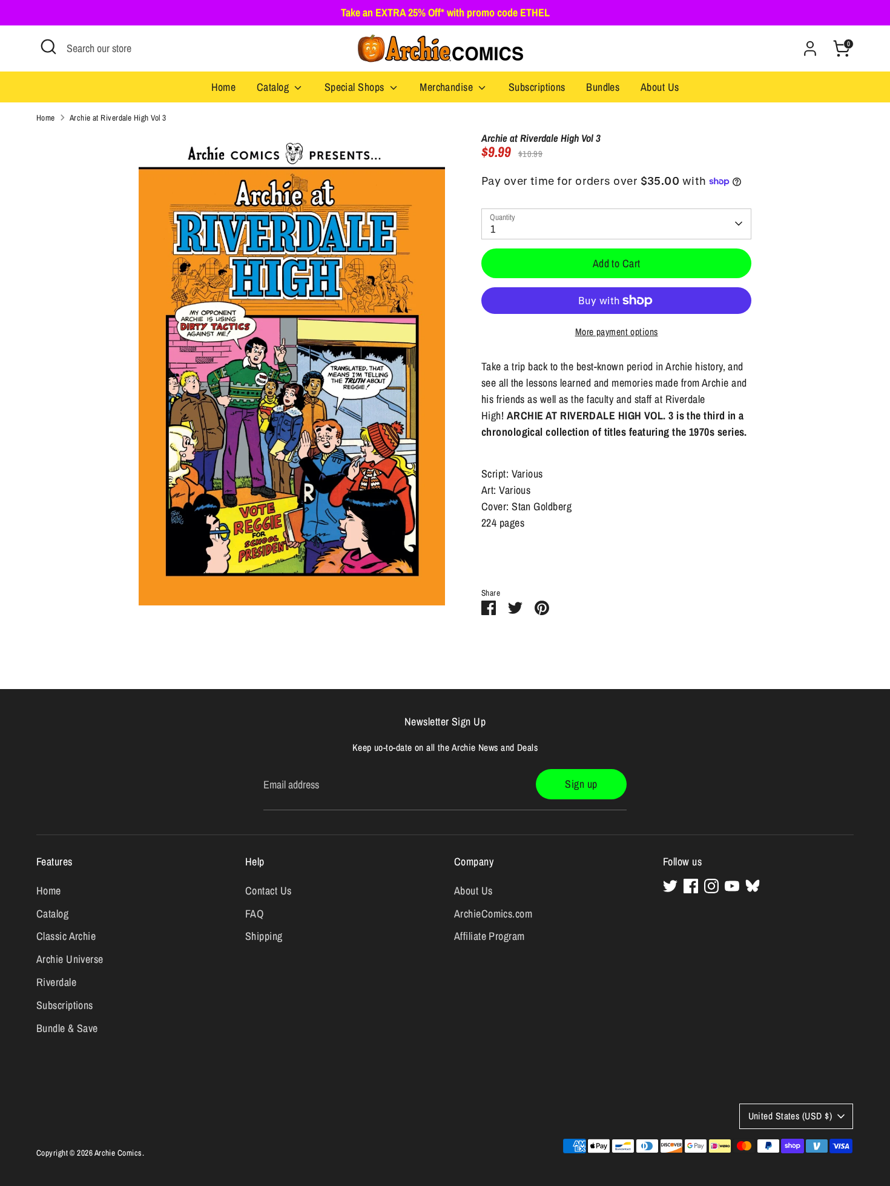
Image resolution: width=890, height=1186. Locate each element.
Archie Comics (118, 1152)
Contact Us (268, 890)
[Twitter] (670, 886)
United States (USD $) (790, 1116)
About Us (660, 87)
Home (223, 87)
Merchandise (447, 87)
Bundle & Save (67, 1028)
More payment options (616, 331)
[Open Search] (48, 47)
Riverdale (56, 982)
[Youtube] (732, 886)
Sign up (581, 783)
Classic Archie (66, 936)
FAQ (254, 913)
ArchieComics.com (493, 913)
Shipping (264, 936)
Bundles (602, 87)
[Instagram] (711, 886)
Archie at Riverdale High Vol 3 (118, 117)
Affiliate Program (489, 936)
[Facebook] (691, 886)
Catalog (274, 87)
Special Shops (356, 87)
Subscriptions (537, 87)
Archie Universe (70, 959)
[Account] (810, 48)
